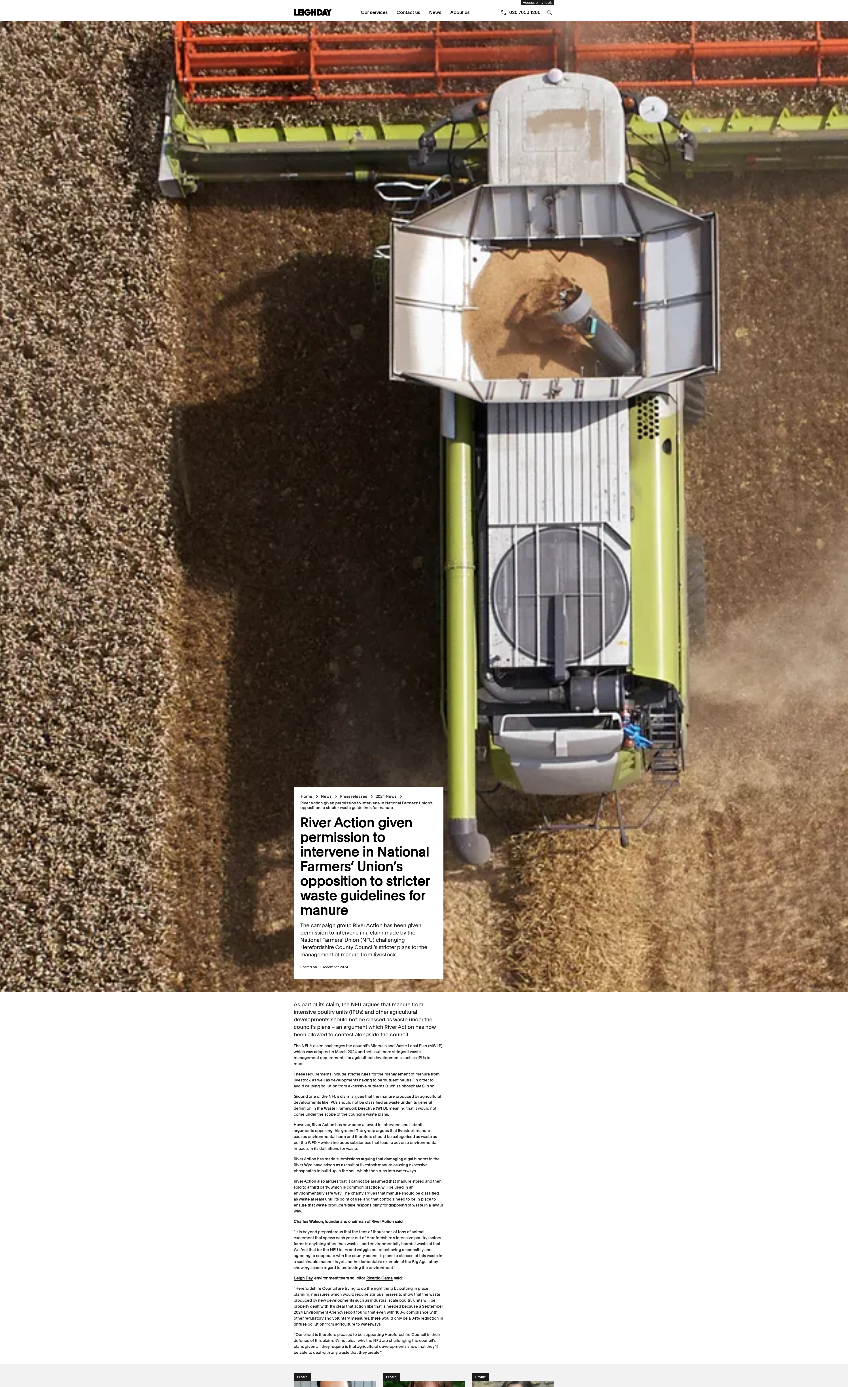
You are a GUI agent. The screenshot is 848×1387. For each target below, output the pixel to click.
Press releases (353, 796)
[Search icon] (549, 12)
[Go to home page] (313, 12)
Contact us (408, 12)
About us (460, 12)
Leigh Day (303, 1278)
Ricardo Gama (379, 1278)
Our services (374, 12)
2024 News (386, 796)
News (435, 12)
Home (306, 796)
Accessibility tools (538, 2)
